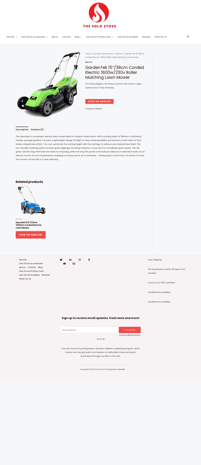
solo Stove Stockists (127, 36)
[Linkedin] (70, 260)
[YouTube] (64, 263)
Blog (77, 36)
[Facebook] (89, 260)
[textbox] (80, 166)
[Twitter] (61, 260)
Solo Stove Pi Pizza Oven (98, 36)
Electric (119, 53)
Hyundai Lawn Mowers (103, 53)
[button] (15, 37)
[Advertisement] (82, 423)
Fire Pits (10, 36)
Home (88, 53)
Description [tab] (22, 129)
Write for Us (160, 36)
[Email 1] (74, 263)
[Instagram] (79, 260)
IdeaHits (121, 369)
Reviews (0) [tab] (37, 129)
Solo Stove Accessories (33, 36)
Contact (66, 36)
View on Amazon (99, 101)
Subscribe (130, 330)
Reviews (146, 36)
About (55, 36)
